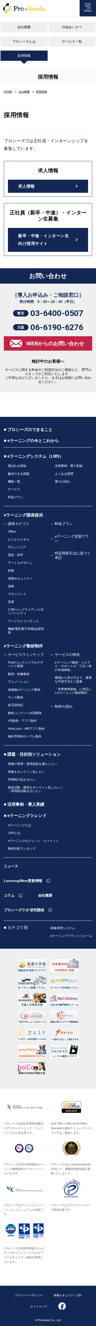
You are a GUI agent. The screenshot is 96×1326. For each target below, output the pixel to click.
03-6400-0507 (56, 313)
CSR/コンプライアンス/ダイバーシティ (26, 611)
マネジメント (17, 594)
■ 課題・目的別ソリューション (32, 754)
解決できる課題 (18, 474)
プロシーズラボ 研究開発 (24, 910)
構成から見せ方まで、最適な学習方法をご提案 (73, 679)
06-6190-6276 (56, 327)
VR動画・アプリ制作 (22, 721)
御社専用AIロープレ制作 (24, 736)
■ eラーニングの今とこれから (31, 440)
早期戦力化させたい (22, 779)
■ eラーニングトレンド (25, 815)
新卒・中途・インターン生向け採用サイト (43, 240)
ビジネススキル (18, 539)
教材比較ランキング (22, 848)
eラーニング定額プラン (72, 538)
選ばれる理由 (17, 466)
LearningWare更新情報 (23, 881)
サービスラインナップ (26, 654)
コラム (9, 895)
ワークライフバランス (23, 621)
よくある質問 (64, 474)
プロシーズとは (24, 41)
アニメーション (18, 682)
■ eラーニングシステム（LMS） (33, 456)
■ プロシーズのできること (28, 429)
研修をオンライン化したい (26, 772)
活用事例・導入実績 (68, 466)
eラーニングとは (19, 825)
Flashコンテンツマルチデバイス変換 (25, 664)
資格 (11, 586)
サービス (14, 489)
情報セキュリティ (20, 578)
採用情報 (24, 55)
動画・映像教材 (18, 674)
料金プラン (15, 497)
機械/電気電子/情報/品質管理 (26, 630)
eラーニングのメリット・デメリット (33, 841)
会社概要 (24, 27)
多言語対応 (15, 705)
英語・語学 (15, 555)
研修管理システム (62, 928)
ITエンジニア (17, 547)
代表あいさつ (72, 27)
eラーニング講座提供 (23, 515)
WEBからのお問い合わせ (55, 343)
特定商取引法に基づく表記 (73, 555)
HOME (8, 91)
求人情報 (26, 186)
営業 (11, 602)
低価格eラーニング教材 (24, 689)
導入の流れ (62, 481)
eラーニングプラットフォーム (71, 936)
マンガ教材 (15, 697)
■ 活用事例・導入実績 (24, 804)
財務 (11, 570)
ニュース (11, 866)
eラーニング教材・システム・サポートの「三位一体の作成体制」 (73, 666)
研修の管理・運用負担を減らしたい (32, 764)
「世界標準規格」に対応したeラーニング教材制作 (73, 691)
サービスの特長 (67, 654)
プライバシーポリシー (28, 1295)
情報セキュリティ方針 (68, 1295)
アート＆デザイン (20, 563)
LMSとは (14, 833)
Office (12, 531)
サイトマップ (38, 1306)
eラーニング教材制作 (23, 646)
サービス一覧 (72, 41)
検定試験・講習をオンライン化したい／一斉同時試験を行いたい (35, 789)
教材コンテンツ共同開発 (25, 713)
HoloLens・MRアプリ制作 (26, 729)
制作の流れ (64, 706)
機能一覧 (14, 481)
